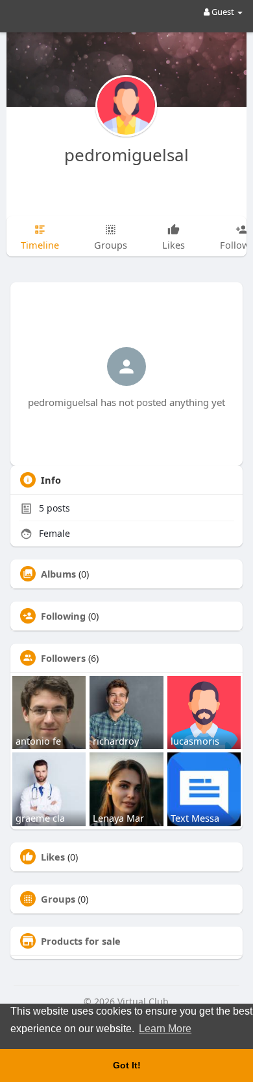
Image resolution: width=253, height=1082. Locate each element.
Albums (58, 574)
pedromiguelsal (126, 154)
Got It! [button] (127, 1065)
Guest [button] (223, 11)
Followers (63, 658)
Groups (58, 899)
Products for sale (81, 941)
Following (63, 616)
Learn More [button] (165, 1028)
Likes (53, 856)
